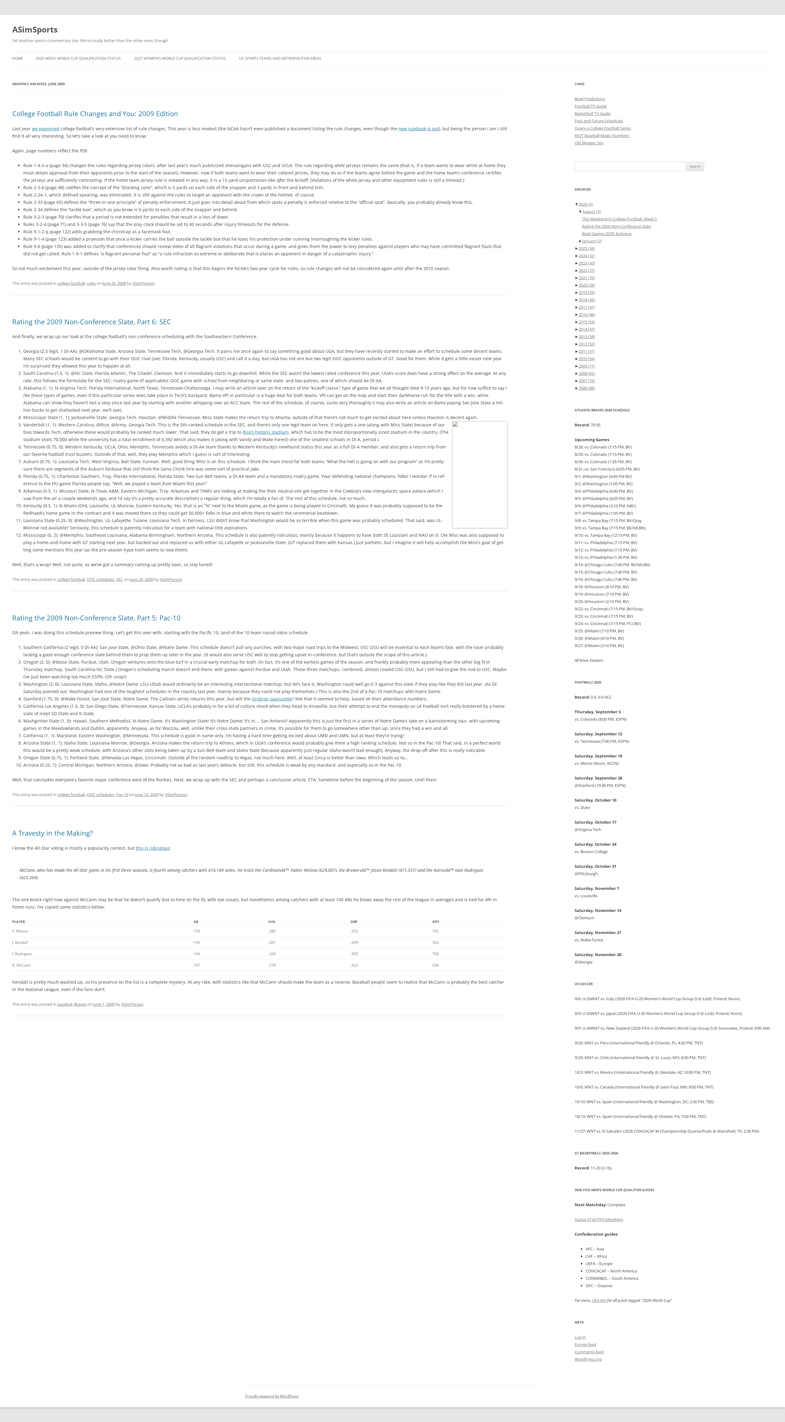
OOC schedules (100, 579)
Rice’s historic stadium (266, 432)
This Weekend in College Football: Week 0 (619, 219)
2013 (587, 336)
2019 (587, 292)
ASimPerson (143, 283)
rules (91, 283)
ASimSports (35, 29)
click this (599, 1300)
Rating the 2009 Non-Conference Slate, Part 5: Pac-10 (96, 617)
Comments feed (589, 1352)
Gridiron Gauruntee (272, 699)
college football (71, 283)
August (591, 211)
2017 (587, 307)
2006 (587, 388)
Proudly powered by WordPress (272, 1396)
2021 (587, 277)
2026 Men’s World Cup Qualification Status (78, 58)
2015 (587, 322)
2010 (587, 358)
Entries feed (585, 1344)
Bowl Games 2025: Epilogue (606, 233)
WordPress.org (588, 1359)
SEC (119, 579)
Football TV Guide (591, 106)
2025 (587, 248)
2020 (587, 285)
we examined (45, 129)
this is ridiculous (153, 848)
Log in (580, 1337)
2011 (587, 351)
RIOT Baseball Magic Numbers (602, 135)
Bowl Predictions (590, 98)
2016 (587, 314)
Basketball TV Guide (593, 113)
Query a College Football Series (603, 128)
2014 (587, 329)
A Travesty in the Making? (52, 832)
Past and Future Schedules (599, 121)
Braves (80, 1004)
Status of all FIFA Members (599, 1219)
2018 (587, 300)
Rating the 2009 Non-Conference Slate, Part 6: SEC (91, 321)
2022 (587, 270)
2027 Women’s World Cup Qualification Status (180, 58)
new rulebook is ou (417, 129)
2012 (587, 344)
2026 (586, 204)
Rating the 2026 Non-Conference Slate (616, 226)
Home (17, 58)
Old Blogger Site (589, 143)
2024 (587, 255)
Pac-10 (122, 794)
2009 (587, 366)
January (592, 241)
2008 (587, 373)
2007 (587, 380)
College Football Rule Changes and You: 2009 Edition (95, 113)
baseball (64, 1004)
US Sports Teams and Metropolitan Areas (280, 58)
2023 (587, 263)
